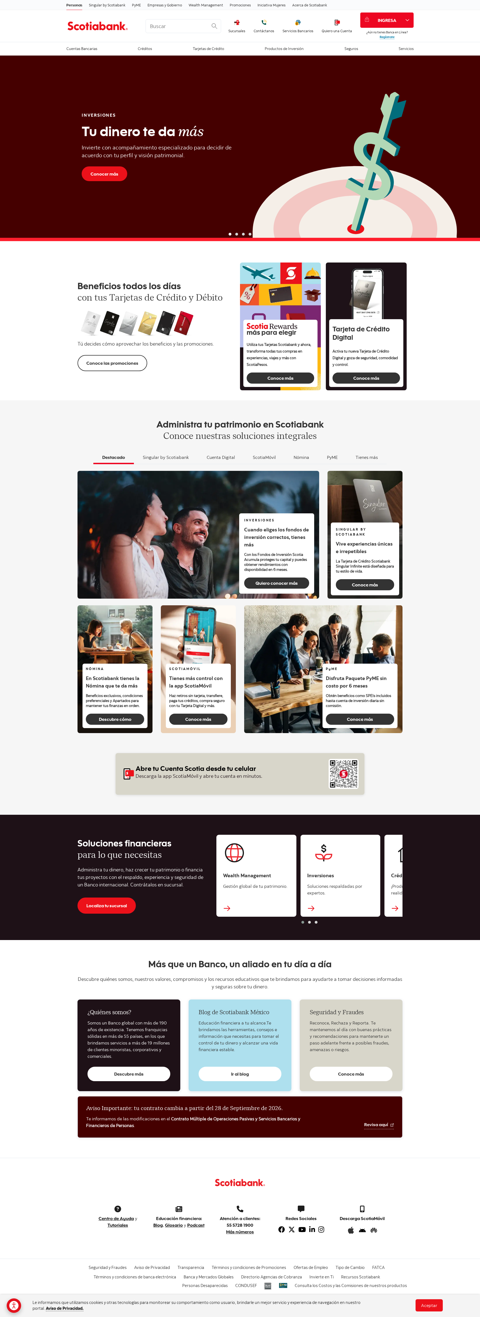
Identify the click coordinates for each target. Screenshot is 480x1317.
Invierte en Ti (321, 1276)
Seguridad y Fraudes (108, 1267)
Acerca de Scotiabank (309, 5)
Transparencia (191, 1267)
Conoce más (281, 378)
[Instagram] (321, 1229)
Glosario (174, 1225)
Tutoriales (118, 1225)
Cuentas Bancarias (81, 48)
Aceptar (429, 1305)
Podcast (195, 1225)
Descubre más (129, 1074)
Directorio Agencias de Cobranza (271, 1276)
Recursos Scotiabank (360, 1276)
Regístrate (387, 37)
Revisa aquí (376, 1124)
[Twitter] (291, 1229)
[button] (230, 234)
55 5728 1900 (240, 1225)
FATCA (378, 1267)
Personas (74, 5)
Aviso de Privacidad (152, 1267)
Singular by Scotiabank (107, 5)
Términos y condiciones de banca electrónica (135, 1276)
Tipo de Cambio (350, 1267)
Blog (158, 1225)
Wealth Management (206, 5)
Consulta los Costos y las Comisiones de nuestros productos (351, 1285)
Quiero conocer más (277, 583)
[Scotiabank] (101, 25)
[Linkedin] (312, 1229)
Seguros (351, 48)
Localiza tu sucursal (106, 905)
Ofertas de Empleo (311, 1267)
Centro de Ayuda (116, 1218)
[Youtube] (302, 1229)
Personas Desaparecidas (205, 1285)
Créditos (145, 48)
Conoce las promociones (112, 363)
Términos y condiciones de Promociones (249, 1267)
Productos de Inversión (284, 48)
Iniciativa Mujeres (272, 5)
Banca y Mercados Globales (209, 1276)
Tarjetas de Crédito (208, 48)
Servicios (406, 48)
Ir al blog (240, 1074)
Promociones (240, 5)
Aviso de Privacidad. (65, 1308)
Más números (240, 1231)
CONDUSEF (246, 1285)
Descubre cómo (115, 719)
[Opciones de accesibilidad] (14, 1305)
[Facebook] (281, 1229)
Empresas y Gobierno (165, 5)
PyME (136, 5)
